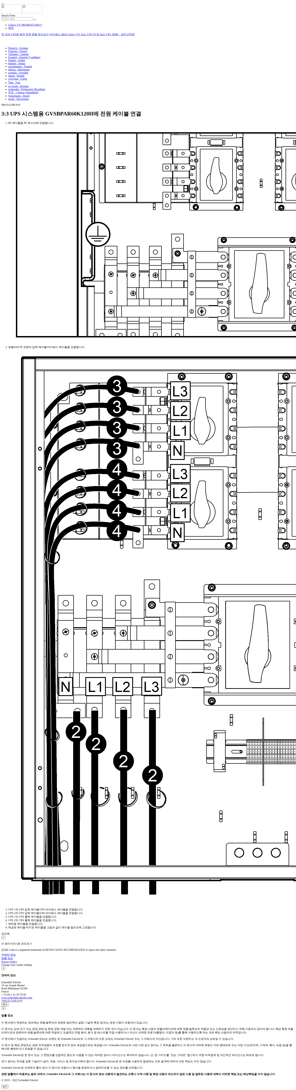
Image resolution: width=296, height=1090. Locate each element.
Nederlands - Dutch (18, 95)
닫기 (5, 1004)
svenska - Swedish (18, 72)
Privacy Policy (9, 961)
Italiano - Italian (16, 63)
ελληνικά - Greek (17, 78)
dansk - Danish (16, 75)
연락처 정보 (8, 954)
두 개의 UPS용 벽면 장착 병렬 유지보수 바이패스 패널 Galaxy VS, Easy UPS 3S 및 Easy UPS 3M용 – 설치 (64, 34)
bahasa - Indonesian (19, 69)
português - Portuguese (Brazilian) (26, 89)
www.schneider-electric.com (16, 997)
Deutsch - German (18, 48)
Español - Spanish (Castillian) (24, 57)
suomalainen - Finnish (20, 66)
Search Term (8, 15)
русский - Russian (18, 86)
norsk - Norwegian (18, 99)
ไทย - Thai (14, 82)
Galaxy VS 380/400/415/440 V (25, 24)
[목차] (2, 38)
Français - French (17, 51)
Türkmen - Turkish (18, 54)
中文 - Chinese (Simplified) (23, 92)
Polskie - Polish (16, 60)
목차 (11, 28)
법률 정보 (7, 958)
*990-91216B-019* (12, 1000)
